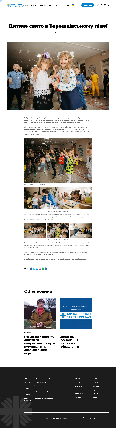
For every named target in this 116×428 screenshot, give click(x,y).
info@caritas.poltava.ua (41, 386)
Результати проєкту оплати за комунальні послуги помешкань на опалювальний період (39, 345)
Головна (25, 5)
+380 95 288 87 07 (40, 382)
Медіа (50, 5)
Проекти (95, 382)
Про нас (33, 5)
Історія (95, 378)
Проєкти (42, 5)
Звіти (76, 390)
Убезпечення (79, 394)
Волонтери (78, 386)
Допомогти (88, 5)
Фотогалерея (97, 386)
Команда (78, 397)
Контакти (66, 5)
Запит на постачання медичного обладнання (69, 341)
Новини (57, 5)
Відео (94, 390)
